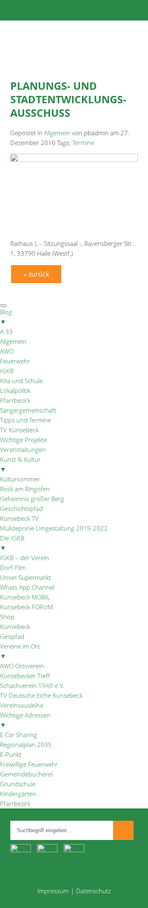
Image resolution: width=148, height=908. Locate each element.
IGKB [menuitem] (7, 371)
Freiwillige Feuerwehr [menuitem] (29, 764)
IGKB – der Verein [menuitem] (24, 558)
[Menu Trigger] (3, 305)
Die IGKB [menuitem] (12, 543)
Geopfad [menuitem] (12, 636)
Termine (83, 142)
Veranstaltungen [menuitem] (23, 449)
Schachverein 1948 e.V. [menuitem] (32, 685)
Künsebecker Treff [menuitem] (25, 676)
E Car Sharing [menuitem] (18, 735)
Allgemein (57, 133)
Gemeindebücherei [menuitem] (26, 774)
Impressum (53, 891)
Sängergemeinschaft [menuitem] (28, 410)
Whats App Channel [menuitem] (27, 587)
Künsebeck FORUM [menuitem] (26, 607)
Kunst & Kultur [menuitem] (20, 464)
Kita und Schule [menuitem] (21, 381)
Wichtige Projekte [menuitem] (23, 440)
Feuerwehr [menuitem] (15, 361)
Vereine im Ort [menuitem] (20, 651)
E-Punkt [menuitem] (10, 754)
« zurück (36, 274)
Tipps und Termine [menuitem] (25, 420)
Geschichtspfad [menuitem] (21, 508)
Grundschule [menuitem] (18, 784)
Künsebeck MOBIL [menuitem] (25, 597)
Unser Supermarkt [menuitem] (25, 577)
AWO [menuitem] (7, 351)
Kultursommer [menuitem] (20, 479)
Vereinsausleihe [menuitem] (21, 705)
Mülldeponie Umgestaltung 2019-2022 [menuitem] (54, 528)
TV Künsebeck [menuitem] (19, 430)
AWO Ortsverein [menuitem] (22, 666)
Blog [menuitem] (6, 317)
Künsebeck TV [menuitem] (19, 518)
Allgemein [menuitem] (13, 341)
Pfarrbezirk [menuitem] (15, 400)
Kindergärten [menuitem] (18, 794)
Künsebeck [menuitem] (15, 626)
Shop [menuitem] (7, 617)
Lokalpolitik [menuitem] (15, 390)
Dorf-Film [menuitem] (13, 567)
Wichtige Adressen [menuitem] (25, 720)
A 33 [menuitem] (6, 331)
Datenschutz (93, 891)
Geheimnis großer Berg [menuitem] (32, 499)
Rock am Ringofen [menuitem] (25, 489)
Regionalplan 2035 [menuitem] (26, 744)
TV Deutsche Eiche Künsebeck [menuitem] (41, 695)
